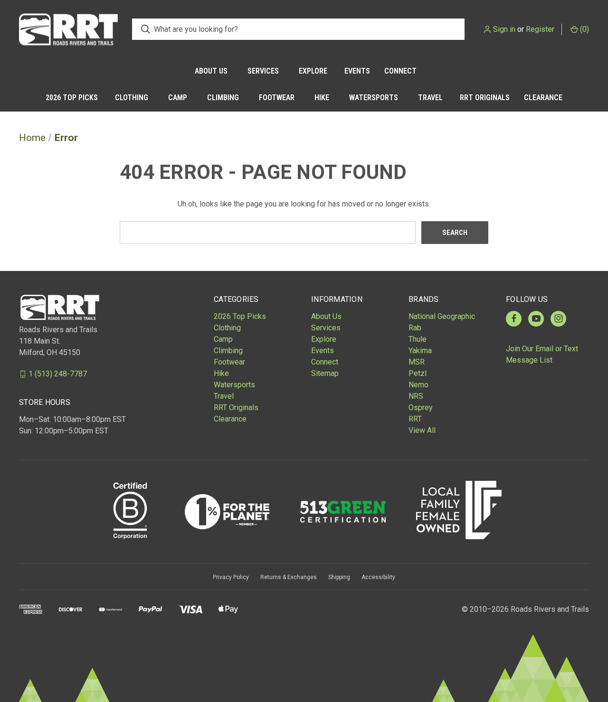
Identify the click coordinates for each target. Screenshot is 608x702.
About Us (211, 70)
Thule (417, 339)
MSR (416, 361)
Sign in (504, 29)
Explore (313, 70)
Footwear (276, 97)
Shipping (339, 577)
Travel (430, 97)
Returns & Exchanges (288, 577)
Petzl (417, 373)
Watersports (373, 97)
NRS (415, 396)
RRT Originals (485, 97)
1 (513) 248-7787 (57, 373)
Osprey (420, 407)
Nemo (418, 384)
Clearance (543, 97)
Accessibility (378, 577)
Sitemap (325, 373)
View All (422, 430)
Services (263, 70)
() (583, 29)
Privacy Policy (231, 577)
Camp (177, 97)
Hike (321, 97)
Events (357, 70)
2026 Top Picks (72, 97)
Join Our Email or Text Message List (542, 354)
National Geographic (441, 316)
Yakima (420, 350)
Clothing (131, 97)
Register (540, 29)
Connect (400, 70)
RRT (415, 418)
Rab (414, 327)
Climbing (223, 97)
